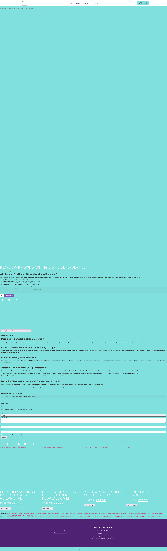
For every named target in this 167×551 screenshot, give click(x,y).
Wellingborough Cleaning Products (25, 515)
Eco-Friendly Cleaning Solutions (50, 516)
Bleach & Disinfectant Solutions (14, 513)
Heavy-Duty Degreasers (80, 516)
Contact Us (96, 3)
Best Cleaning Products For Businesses (16, 516)
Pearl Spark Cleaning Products (155, 513)
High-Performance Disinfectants (95, 516)
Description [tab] (5, 331)
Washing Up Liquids (12, 515)
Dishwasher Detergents (29, 513)
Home (70, 3)
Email (3, 429)
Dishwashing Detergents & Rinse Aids (44, 513)
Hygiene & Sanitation (8, 8)
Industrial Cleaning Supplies (110, 516)
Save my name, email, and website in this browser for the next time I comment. (22, 434)
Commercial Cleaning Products (34, 516)
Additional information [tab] (16, 331)
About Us (78, 3)
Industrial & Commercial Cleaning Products (99, 513)
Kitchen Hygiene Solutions (123, 516)
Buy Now (86, 3)
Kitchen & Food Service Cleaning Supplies (120, 513)
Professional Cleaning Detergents (139, 516)
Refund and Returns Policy (98, 538)
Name (3, 424)
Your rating (4, 413)
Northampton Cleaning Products (139, 513)
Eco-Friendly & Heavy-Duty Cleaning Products (65, 513)
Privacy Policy (108, 536)
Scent (16, 288)
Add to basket (9, 295)
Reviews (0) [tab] (27, 331)
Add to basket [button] (5, 508)
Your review (4, 417)
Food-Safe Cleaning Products (66, 516)
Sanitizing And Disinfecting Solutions (157, 516)
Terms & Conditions (97, 536)
